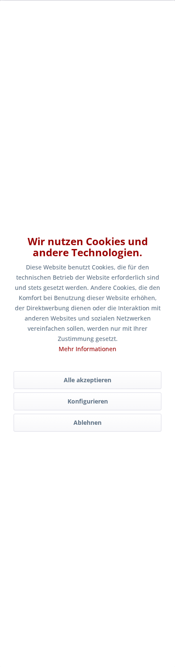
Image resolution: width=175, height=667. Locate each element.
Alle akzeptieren (87, 380)
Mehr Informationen (87, 349)
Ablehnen (87, 422)
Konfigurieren (88, 401)
